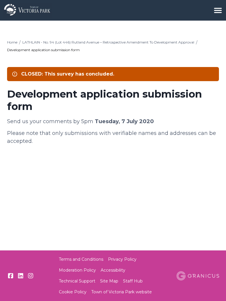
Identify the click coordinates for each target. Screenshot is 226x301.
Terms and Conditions (81, 259)
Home (12, 42)
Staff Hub (133, 281)
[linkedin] (20, 275)
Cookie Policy (73, 292)
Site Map (109, 281)
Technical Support (77, 281)
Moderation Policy (77, 270)
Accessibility (113, 270)
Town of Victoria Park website (121, 292)
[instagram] (30, 275)
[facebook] (10, 275)
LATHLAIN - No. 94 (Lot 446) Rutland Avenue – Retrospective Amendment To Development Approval (108, 42)
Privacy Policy (122, 259)
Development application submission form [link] (43, 50)
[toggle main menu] (218, 10)
